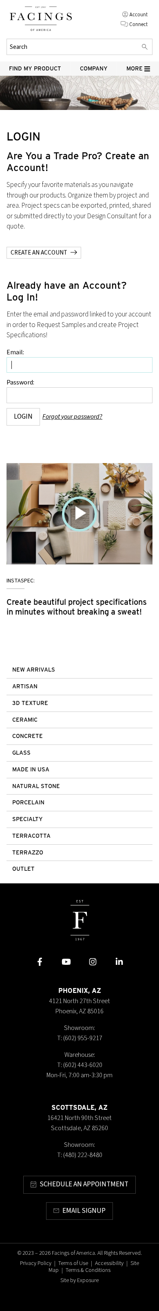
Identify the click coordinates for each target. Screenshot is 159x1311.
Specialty (27, 819)
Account (138, 14)
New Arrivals (33, 669)
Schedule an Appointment (84, 1184)
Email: (15, 352)
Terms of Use (73, 1263)
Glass (21, 752)
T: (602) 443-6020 (79, 1065)
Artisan (25, 686)
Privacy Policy (35, 1263)
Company (94, 68)
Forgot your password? (72, 416)
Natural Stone (36, 786)
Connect (138, 24)
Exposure (88, 1280)
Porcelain (28, 802)
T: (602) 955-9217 (79, 1038)
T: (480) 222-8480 (79, 1155)
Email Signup (84, 1211)
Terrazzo (27, 852)
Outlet (23, 868)
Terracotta (31, 835)
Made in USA (30, 769)
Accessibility (109, 1263)
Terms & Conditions (88, 1270)
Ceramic (25, 719)
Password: (20, 382)
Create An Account (39, 252)
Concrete (27, 736)
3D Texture (30, 703)
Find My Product (35, 68)
